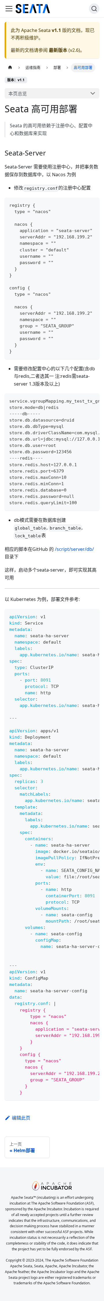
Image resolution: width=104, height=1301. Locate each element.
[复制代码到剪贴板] (92, 204)
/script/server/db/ (74, 549)
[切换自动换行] (82, 400)
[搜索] (94, 8)
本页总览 (17, 93)
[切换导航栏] (9, 8)
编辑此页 (21, 1118)
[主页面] (10, 67)
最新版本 (58, 50)
